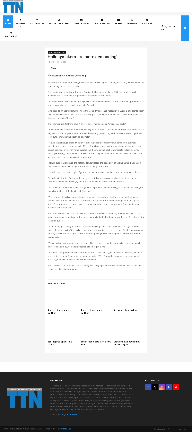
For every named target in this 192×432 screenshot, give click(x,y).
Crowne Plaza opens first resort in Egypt (127, 343)
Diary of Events (81, 23)
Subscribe (147, 23)
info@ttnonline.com (69, 414)
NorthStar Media (66, 429)
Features (20, 23)
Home (8, 23)
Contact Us (11, 36)
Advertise (132, 23)
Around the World (59, 23)
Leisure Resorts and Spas (56, 52)
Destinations (37, 23)
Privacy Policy (182, 429)
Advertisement (159, 429)
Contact (171, 429)
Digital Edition (102, 23)
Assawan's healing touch (126, 310)
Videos (118, 23)
